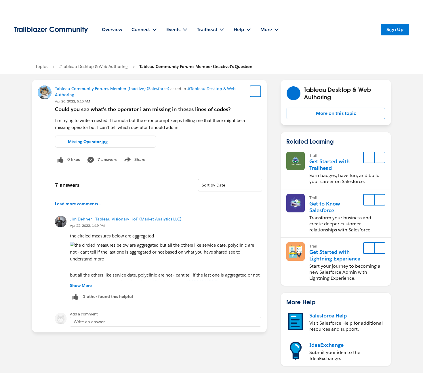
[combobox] (230, 185)
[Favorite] (255, 91)
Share (134, 160)
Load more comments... (78, 203)
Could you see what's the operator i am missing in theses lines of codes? (142, 109)
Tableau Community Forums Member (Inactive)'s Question (195, 66)
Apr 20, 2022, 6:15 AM (72, 101)
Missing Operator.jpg (88, 141)
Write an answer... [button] (91, 321)
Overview (112, 29)
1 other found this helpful (108, 296)
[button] (336, 113)
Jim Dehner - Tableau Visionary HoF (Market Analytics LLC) (125, 219)
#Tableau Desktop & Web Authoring (93, 66)
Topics (41, 66)
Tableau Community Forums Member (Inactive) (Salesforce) (112, 88)
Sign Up (394, 29)
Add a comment (84, 314)
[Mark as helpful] (75, 297)
